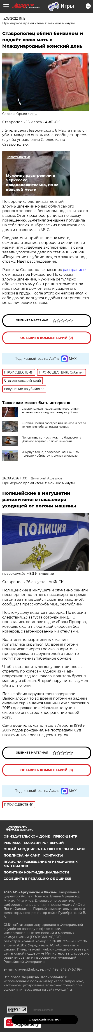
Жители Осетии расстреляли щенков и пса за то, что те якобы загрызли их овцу (54, 424)
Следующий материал (44, 1019)
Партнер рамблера (42, 1010)
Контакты (53, 855)
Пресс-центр (65, 836)
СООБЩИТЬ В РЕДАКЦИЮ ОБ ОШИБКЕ (37, 879)
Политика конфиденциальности (36, 872)
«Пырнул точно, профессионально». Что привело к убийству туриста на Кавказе (50, 453)
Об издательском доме (27, 836)
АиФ (33, 114)
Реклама (12, 843)
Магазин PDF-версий (44, 843)
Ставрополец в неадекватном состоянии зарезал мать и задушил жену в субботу (50, 410)
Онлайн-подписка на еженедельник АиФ (44, 849)
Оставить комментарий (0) (46, 338)
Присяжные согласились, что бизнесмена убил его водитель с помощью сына (51, 439)
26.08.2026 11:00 (14, 478)
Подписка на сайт (22, 855)
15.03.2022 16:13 (14, 18)
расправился (75, 270)
